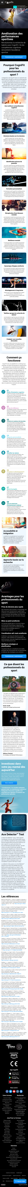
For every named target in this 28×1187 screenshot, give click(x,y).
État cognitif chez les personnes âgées (20, 1111)
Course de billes (7, 1142)
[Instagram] (17, 1091)
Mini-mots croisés (7, 1122)
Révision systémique (20, 1113)
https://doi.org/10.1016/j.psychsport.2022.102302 (12, 989)
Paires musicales (20, 1126)
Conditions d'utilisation (10, 1172)
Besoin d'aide (21, 1181)
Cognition (7, 1105)
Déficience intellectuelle (7, 1108)
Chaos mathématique (7, 1140)
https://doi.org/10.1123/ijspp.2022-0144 (10, 1030)
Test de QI (14, 1166)
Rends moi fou (7, 1134)
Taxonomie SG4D (20, 1115)
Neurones (7, 1102)
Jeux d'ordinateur (20, 1100)
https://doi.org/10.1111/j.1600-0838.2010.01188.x (12, 912)
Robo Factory (7, 1129)
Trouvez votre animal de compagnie (20, 1124)
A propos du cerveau (7, 1099)
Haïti (4, 1184)
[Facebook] (7, 1091)
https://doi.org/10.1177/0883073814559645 (12, 950)
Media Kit (24, 1175)
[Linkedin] (21, 1091)
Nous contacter (22, 1178)
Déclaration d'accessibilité (11, 1181)
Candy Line (20, 1130)
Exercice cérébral (14, 1152)
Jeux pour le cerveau (20, 1142)
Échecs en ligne (7, 1120)
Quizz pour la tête (14, 1154)
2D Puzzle (20, 1132)
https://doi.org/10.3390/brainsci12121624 (10, 943)
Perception (7, 1111)
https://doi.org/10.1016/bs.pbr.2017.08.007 (10, 967)
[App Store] (14, 1073)
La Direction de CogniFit (6, 1175)
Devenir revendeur (14, 1178)
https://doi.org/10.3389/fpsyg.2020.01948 (10, 1003)
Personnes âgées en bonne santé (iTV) (20, 1107)
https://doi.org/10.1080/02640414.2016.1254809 (12, 1021)
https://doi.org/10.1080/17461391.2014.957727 (14, 926)
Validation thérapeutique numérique (20, 1098)
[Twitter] (10, 1091)
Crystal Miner (7, 1126)
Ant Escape (7, 1131)
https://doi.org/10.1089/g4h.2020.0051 (9, 960)
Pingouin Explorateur (20, 1133)
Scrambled (20, 1122)
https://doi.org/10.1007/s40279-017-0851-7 (10, 996)
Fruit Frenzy (7, 1123)
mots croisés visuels (7, 1136)
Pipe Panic (7, 1125)
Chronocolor (20, 1127)
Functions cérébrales (7, 1110)
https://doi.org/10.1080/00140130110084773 (11, 973)
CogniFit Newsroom (17, 1175)
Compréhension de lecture (14, 1162)
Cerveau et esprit (7, 1097)
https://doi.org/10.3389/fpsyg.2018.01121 (10, 1036)
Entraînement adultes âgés (20, 1109)
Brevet (14, 1148)
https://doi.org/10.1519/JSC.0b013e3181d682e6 (12, 1011)
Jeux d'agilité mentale (20, 1138)
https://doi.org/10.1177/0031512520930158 (11, 980)
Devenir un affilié (6, 1178)
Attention (7, 1113)
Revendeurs (13, 1149)
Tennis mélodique (20, 1120)
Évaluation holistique (20, 1105)
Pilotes (20, 1103)
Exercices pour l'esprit (14, 1155)
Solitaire (7, 1128)
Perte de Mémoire (7, 1107)
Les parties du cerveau (7, 1101)
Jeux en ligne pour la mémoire (20, 1141)
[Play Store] (14, 1077)
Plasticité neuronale (7, 1104)
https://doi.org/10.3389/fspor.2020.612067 (10, 918)
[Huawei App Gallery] (14, 1082)
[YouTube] (14, 1091)
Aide (3, 1181)
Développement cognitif (14, 1151)
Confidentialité (19, 1172)
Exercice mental (13, 1158)
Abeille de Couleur (20, 1137)
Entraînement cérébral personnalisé (14, 1157)
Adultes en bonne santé (20, 1102)
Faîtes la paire (7, 1137)
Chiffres (20, 1135)
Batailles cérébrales (14, 1165)
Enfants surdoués (14, 1163)
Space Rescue (7, 1139)
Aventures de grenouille (20, 1129)
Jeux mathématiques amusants (14, 1160)
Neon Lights (7, 1132)
